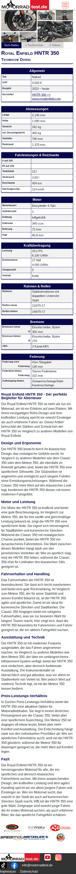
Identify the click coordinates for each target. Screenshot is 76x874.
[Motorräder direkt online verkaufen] (36, 827)
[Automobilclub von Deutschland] (60, 827)
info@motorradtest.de (37, 865)
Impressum (8, 871)
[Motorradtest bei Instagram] (58, 857)
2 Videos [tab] (55, 45)
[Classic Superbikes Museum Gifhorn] (60, 842)
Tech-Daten (11, 45)
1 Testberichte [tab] (34, 45)
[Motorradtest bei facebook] (14, 865)
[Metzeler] (36, 842)
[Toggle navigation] (65, 5)
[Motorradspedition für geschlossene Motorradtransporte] (12, 842)
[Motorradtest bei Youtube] (47, 857)
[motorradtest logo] (20, 857)
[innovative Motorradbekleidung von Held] (12, 827)
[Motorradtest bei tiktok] (3, 865)
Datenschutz (29, 871)
